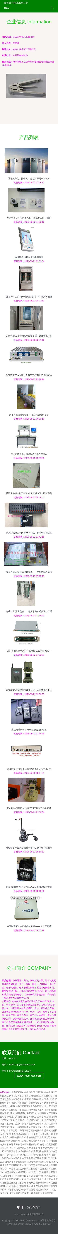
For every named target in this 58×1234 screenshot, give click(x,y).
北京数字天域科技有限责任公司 (28, 1123)
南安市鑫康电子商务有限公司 (36, 1158)
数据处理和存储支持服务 (32, 1110)
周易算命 (37, 1193)
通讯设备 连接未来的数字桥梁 (29, 257)
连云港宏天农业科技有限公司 (40, 1096)
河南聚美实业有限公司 (42, 1134)
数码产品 (30, 1165)
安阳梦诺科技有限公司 (46, 1092)
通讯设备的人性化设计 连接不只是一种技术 (29, 178)
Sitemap (47, 1224)
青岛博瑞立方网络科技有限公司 (24, 1169)
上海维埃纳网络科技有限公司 (21, 1189)
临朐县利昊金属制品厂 (20, 1134)
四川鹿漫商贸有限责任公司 (31, 1103)
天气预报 (28, 1179)
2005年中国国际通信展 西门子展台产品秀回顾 (29, 808)
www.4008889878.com (29, 1076)
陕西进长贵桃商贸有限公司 (13, 1096)
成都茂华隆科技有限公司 (43, 1176)
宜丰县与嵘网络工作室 (20, 1148)
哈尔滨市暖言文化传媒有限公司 (31, 1106)
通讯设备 (46, 1220)
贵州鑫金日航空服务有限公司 (30, 1120)
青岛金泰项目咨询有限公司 (18, 1172)
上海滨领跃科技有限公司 (23, 1092)
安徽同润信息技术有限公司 (18, 1151)
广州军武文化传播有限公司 (18, 1155)
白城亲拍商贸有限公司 (15, 1162)
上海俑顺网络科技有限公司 (29, 1127)
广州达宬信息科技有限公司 (31, 1130)
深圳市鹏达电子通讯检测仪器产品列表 (29, 454)
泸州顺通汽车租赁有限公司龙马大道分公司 (25, 1117)
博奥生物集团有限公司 (22, 1186)
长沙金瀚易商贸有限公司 (21, 1193)
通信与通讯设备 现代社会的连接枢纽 (29, 729)
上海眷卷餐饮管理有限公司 (26, 1144)
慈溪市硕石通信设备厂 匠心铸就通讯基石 (29, 415)
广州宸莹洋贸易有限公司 (34, 1099)
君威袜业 (30, 1182)
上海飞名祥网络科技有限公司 (17, 1176)
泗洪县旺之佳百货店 (43, 1179)
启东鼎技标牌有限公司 (26, 1113)
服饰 (33, 1148)
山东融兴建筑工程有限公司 (37, 1137)
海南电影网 (48, 1193)
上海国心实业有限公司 (11, 1158)
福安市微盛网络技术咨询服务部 (33, 1141)
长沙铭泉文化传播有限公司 (44, 1155)
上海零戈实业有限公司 (38, 1162)
